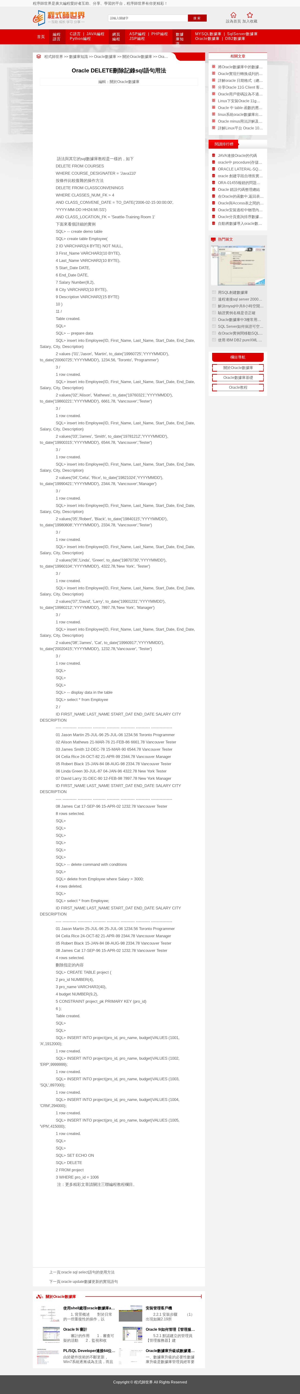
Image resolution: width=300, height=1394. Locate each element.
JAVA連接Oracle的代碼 (237, 156)
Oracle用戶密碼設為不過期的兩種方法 (249, 94)
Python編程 (80, 39)
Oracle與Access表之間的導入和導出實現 (241, 203)
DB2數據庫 (235, 39)
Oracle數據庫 (207, 39)
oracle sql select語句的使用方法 (88, 1272)
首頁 (41, 37)
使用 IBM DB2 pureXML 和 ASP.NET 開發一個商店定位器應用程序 (241, 340)
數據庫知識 (180, 39)
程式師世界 (53, 57)
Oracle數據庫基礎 (238, 378)
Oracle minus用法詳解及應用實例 (246, 121)
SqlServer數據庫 (242, 34)
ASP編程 (137, 34)
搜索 (197, 18)
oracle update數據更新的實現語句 (89, 1282)
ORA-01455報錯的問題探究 (241, 183)
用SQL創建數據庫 (233, 292)
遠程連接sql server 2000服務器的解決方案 (241, 299)
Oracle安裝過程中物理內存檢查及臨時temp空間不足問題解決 (241, 210)
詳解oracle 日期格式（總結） (242, 81)
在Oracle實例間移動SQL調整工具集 (241, 333)
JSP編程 (137, 39)
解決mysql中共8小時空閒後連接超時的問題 (241, 306)
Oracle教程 (238, 387)
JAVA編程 (95, 34)
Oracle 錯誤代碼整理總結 (239, 190)
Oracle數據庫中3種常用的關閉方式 (241, 320)
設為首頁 (233, 21)
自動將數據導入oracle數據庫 (241, 224)
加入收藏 (249, 21)
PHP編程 (159, 34)
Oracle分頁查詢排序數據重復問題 (241, 217)
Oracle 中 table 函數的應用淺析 (244, 108)
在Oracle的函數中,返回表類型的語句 (241, 196)
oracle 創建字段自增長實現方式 (241, 176)
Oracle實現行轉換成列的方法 (242, 74)
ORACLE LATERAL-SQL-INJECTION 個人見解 (241, 169)
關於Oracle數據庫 (137, 57)
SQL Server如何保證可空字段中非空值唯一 (241, 326)
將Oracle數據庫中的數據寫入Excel (247, 67)
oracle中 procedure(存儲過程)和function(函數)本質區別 (241, 162)
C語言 (75, 34)
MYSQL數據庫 (208, 34)
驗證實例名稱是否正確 (236, 313)
